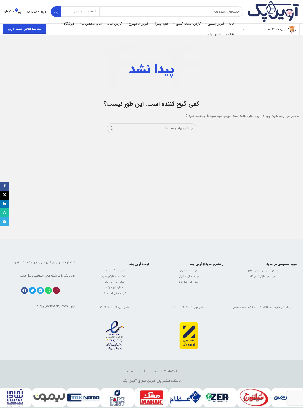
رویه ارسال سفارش (188, 276)
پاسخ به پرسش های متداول (262, 270)
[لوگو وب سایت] (274, 11)
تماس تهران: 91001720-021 (188, 307)
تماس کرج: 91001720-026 (114, 307)
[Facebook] (24, 290)
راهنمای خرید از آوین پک (206, 264)
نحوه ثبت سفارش (188, 270)
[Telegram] (40, 290)
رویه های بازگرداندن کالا (263, 276)
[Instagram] (56, 290)
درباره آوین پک (139, 264)
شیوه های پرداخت (188, 282)
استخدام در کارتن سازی (114, 276)
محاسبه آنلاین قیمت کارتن (24, 29)
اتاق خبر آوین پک (114, 270)
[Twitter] (32, 290)
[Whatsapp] (48, 290)
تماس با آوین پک (114, 282)
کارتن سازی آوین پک (114, 293)
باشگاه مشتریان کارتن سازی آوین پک (151, 380)
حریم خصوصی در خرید (281, 264)
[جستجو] (56, 11)
